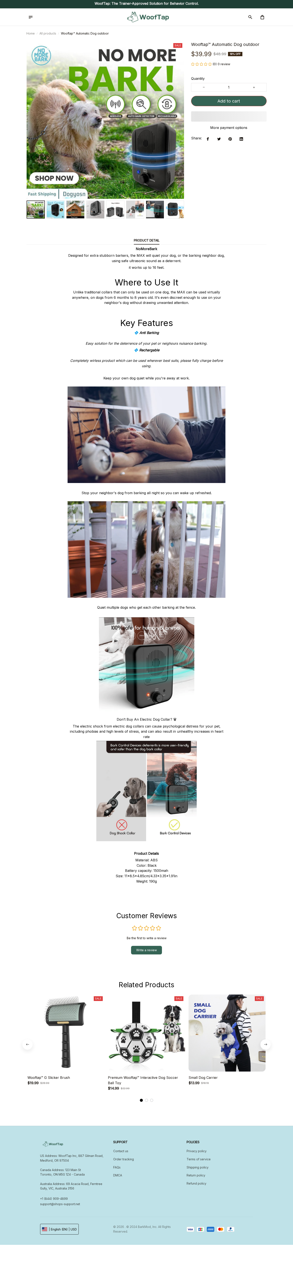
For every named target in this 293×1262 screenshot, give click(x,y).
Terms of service (199, 1159)
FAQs (117, 1167)
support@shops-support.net (60, 1204)
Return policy (196, 1175)
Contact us (120, 1151)
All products (47, 33)
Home (30, 33)
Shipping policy (197, 1167)
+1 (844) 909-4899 (54, 1198)
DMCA (117, 1175)
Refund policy (196, 1183)
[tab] (141, 1100)
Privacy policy (197, 1151)
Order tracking (123, 1159)
